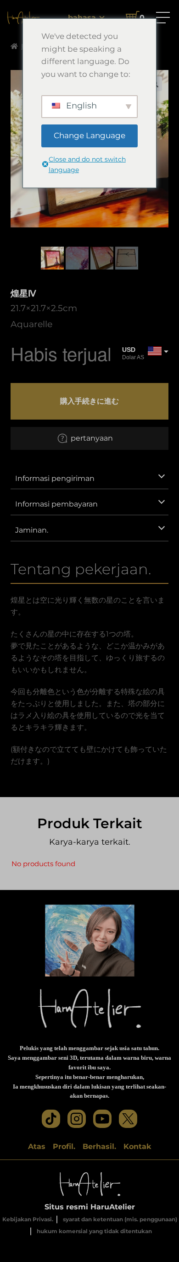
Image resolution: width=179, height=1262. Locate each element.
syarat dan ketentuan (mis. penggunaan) (120, 1219)
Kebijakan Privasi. (27, 1219)
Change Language (89, 135)
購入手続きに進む (89, 400)
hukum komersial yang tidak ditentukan (94, 1231)
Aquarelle (31, 323)
